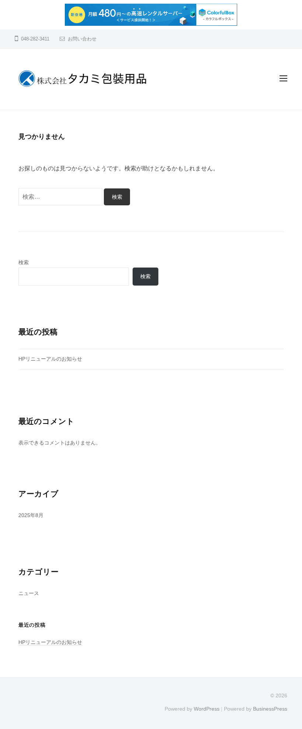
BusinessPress (270, 709)
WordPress (207, 709)
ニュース (28, 593)
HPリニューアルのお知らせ (50, 359)
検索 (23, 262)
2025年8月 (30, 515)
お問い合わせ (82, 39)
